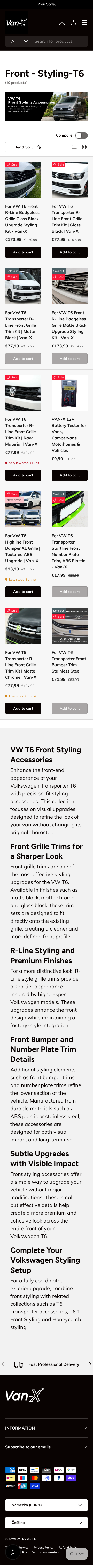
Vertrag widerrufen (45, 1552)
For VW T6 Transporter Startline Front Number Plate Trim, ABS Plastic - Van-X (68, 551)
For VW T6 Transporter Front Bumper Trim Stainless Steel (69, 662)
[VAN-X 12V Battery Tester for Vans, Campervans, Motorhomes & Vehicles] (70, 393)
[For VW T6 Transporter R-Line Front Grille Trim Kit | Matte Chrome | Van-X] (23, 626)
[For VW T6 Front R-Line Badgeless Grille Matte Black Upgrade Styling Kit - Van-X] (70, 286)
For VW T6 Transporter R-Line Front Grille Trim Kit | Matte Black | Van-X (20, 325)
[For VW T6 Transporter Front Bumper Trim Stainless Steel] (70, 626)
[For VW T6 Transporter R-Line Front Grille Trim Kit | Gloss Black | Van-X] (70, 180)
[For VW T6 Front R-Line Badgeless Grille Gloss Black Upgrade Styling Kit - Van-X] (23, 180)
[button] (73, 22)
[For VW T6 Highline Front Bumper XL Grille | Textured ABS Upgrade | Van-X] (23, 509)
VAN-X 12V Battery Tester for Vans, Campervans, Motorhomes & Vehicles (69, 435)
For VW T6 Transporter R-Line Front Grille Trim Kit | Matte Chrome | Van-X (20, 665)
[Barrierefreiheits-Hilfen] (13, 1552)
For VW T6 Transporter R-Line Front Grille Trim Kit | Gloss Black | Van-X (67, 219)
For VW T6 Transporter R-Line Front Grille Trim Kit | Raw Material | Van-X (21, 432)
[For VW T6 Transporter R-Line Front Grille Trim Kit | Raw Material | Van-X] (23, 393)
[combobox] (46, 41)
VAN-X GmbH (26, 1539)
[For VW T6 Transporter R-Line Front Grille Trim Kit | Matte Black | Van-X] (23, 286)
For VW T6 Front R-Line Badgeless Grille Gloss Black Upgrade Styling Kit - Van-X (22, 219)
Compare (64, 135)
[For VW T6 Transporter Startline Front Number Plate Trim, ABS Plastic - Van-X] (70, 509)
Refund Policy (68, 1547)
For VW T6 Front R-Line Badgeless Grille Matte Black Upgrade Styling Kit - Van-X (69, 325)
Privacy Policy (43, 1547)
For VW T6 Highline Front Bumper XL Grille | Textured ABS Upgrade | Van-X (22, 548)
